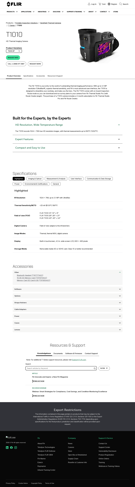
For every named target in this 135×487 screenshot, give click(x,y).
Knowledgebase (44, 353)
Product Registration (106, 455)
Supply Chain (73, 459)
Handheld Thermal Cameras (50, 23)
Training (102, 462)
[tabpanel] (68, 220)
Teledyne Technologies (46, 447)
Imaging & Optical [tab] (34, 179)
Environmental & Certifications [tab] (36, 184)
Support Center (104, 447)
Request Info (13, 57)
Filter (102, 368)
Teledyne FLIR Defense (46, 451)
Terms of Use (49, 483)
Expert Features (24, 139)
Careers (71, 447)
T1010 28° (11, 51)
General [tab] (56, 184)
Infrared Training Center (46, 470)
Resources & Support (55, 76)
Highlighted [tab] (18, 179)
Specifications (28, 76)
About (90, 12)
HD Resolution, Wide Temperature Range (39, 124)
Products (11, 12)
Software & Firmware (73, 353)
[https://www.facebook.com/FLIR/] (11, 447)
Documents (58, 353)
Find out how (39, 381)
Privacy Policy (10, 483)
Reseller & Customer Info (77, 462)
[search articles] (95, 368)
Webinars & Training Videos (109, 466)
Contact (103, 12)
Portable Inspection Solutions (26, 23)
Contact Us (103, 443)
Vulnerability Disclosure (107, 451)
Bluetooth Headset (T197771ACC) (30, 275)
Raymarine (42, 466)
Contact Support (91, 353)
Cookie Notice (23, 483)
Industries (42, 12)
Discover (56, 12)
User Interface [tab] (76, 179)
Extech (40, 462)
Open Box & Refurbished (77, 455)
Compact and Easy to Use (30, 147)
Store (115, 12)
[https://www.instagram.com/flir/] (15, 447)
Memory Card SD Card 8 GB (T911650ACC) (33, 280)
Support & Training (74, 12)
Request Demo (35, 64)
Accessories (40, 76)
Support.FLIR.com (79, 360)
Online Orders (104, 459)
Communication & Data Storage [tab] (99, 179)
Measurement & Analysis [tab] (56, 179)
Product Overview (14, 76)
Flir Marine (42, 459)
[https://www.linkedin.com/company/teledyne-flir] (7, 447)
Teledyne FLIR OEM (45, 455)
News (70, 443)
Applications (26, 12)
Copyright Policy (36, 483)
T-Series (11, 25)
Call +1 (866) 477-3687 (16, 64)
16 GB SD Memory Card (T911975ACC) (32, 278)
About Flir (41, 443)
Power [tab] (17, 184)
